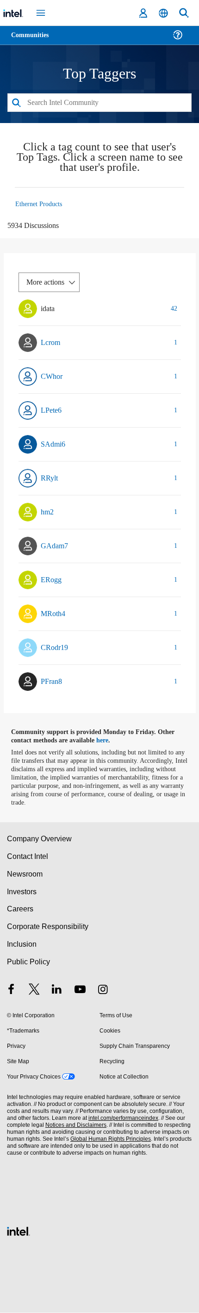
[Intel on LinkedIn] (57, 991)
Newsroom (25, 874)
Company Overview (39, 839)
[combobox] (99, 103)
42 (173, 309)
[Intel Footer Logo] (18, 1230)
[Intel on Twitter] (34, 991)
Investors (22, 892)
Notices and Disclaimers (74, 1125)
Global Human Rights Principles (108, 1139)
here (107, 741)
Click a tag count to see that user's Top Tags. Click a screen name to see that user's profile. (99, 158)
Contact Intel (28, 857)
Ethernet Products (40, 204)
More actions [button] (47, 282)
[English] (163, 13)
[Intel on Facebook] (11, 991)
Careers (19, 909)
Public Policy (28, 962)
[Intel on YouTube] (80, 991)
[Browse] (33, 40)
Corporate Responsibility (48, 927)
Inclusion (21, 944)
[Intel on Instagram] (103, 991)
